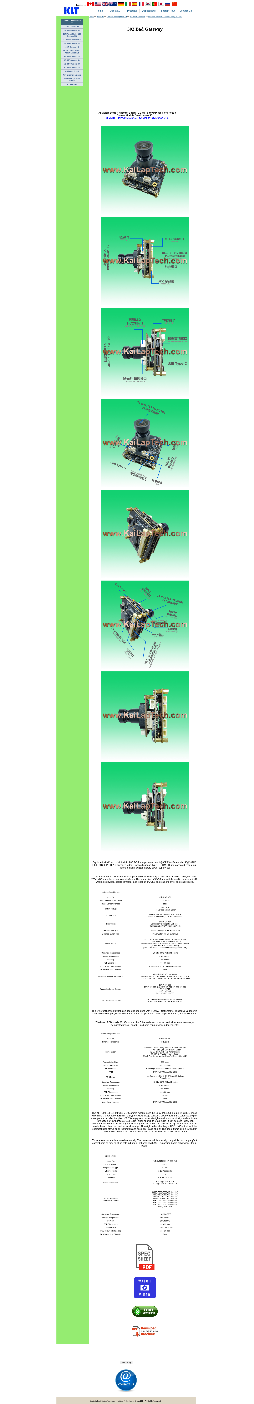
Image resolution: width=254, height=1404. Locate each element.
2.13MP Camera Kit (72, 68)
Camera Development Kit (117, 17)
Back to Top (126, 1362)
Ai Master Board (72, 71)
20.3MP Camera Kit (72, 30)
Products (132, 10)
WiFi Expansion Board (72, 75)
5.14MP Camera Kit (72, 64)
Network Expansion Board (72, 80)
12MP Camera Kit (72, 47)
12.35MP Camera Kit (72, 40)
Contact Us (185, 10)
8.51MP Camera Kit (72, 60)
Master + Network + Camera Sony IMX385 (165, 17)
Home (99, 10)
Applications (149, 10)
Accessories (72, 84)
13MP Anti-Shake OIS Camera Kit (72, 35)
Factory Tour (168, 10)
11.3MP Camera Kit (72, 57)
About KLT (116, 10)
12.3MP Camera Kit (72, 43)
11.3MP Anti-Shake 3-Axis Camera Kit (72, 52)
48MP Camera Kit (72, 27)
